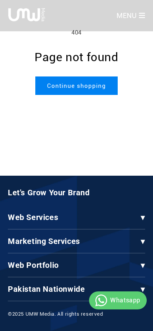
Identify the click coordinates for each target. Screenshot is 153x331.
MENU (127, 15)
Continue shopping (76, 85)
